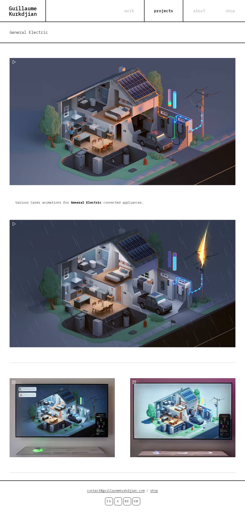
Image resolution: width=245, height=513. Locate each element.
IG (108, 501)
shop (154, 491)
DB (136, 501)
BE (127, 501)
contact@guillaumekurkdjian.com (116, 491)
